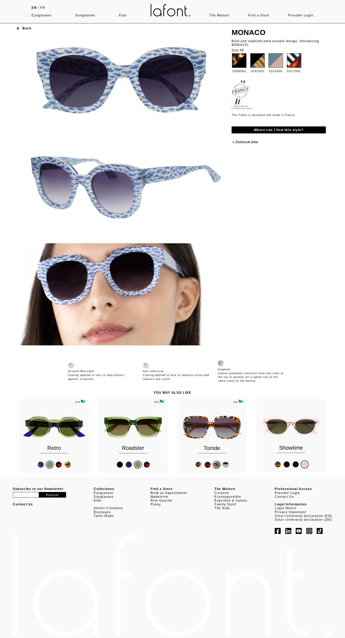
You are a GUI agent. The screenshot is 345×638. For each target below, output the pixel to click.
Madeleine (159, 496)
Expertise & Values (230, 500)
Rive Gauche (162, 500)
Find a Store (258, 15)
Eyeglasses (41, 15)
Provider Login (300, 15)
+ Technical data (245, 141)
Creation (221, 493)
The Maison (219, 15)
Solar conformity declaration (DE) (303, 519)
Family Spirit (225, 504)
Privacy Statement (290, 512)
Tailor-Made (104, 516)
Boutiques (102, 512)
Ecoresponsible (227, 496)
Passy (156, 504)
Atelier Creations (108, 508)
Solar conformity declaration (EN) (303, 516)
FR (42, 7)
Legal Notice (285, 508)
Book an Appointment (169, 493)
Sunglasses (85, 15)
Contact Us (284, 496)
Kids (123, 15)
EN (34, 7)
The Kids (222, 508)
